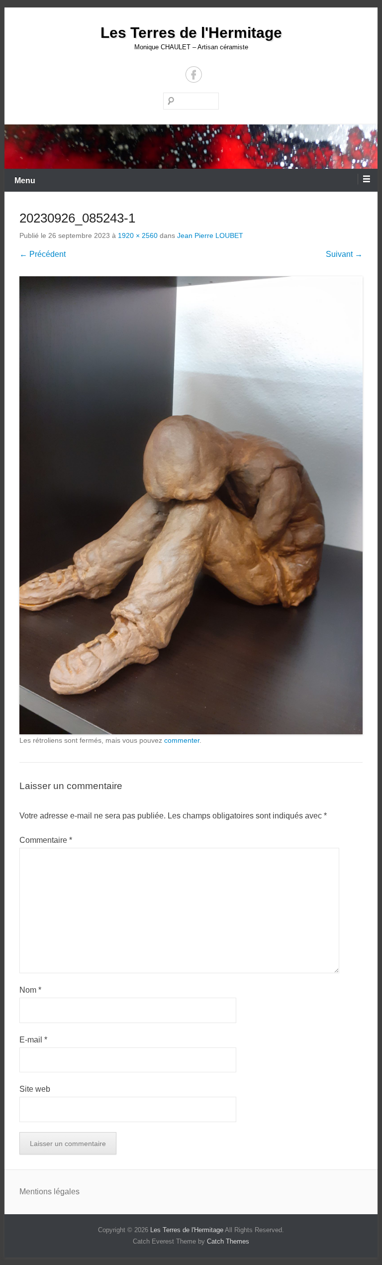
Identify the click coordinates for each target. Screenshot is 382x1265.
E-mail (33, 1039)
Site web (34, 1089)
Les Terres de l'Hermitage (191, 32)
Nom (30, 990)
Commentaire (45, 840)
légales (67, 1191)
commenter (181, 740)
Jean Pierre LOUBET (210, 235)
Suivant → (344, 254)
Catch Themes (228, 1241)
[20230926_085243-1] (191, 505)
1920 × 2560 (138, 235)
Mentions (36, 1191)
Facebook (194, 74)
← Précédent (42, 254)
